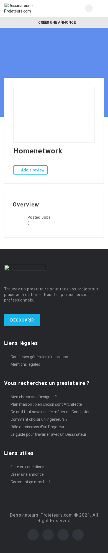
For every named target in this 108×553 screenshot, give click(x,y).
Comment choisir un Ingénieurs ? (39, 419)
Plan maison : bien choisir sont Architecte (46, 404)
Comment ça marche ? (30, 482)
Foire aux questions (27, 467)
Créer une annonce (56, 22)
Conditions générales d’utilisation (39, 357)
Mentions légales (25, 364)
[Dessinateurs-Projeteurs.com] (29, 8)
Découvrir (22, 320)
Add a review (32, 170)
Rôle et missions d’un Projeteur (38, 427)
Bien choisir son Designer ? (34, 397)
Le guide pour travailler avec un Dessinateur (48, 434)
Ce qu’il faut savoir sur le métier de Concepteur (51, 412)
